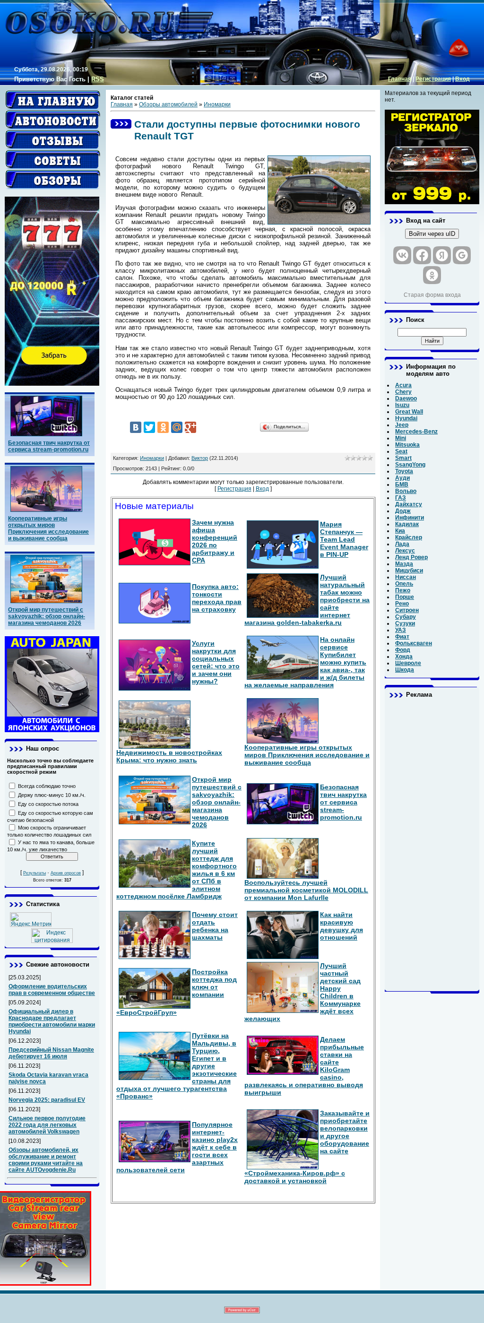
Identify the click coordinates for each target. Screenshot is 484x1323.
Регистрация (433, 79)
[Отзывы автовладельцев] (53, 139)
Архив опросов (66, 873)
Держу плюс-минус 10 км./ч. (52, 795)
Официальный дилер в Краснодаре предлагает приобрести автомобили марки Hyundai (52, 1021)
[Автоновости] (53, 120)
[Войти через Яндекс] (442, 255)
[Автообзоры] (53, 179)
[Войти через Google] (462, 255)
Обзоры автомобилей (168, 104)
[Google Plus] (190, 427)
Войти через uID (432, 233)
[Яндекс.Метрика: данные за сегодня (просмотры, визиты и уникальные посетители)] (31, 919)
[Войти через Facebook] (422, 255)
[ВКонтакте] (135, 427)
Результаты (34, 873)
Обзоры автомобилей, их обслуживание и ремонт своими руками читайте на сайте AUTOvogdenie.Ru (46, 1160)
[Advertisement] (432, 844)
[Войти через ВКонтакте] (402, 255)
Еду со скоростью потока (48, 804)
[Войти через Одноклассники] (432, 275)
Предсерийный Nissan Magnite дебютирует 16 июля (51, 1053)
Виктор (199, 458)
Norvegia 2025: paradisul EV (47, 1100)
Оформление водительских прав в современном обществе (52, 989)
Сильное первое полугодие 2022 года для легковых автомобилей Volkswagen (47, 1125)
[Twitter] (149, 427)
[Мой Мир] (176, 427)
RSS (97, 79)
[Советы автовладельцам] (53, 159)
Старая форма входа (432, 295)
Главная (399, 79)
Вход (462, 79)
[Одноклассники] (163, 427)
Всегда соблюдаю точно (47, 786)
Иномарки (217, 104)
